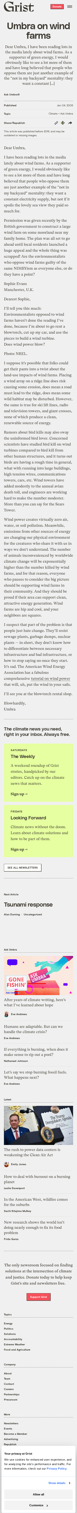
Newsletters (11, 1423)
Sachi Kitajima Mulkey (17, 1210)
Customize (36, 1505)
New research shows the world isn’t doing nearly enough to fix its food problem (34, 1227)
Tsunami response (28, 904)
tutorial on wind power (50, 678)
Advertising (11, 1439)
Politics (8, 1328)
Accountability (13, 1339)
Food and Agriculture (17, 1349)
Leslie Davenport (14, 1188)
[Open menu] (69, 6)
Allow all (38, 1494)
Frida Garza (11, 1239)
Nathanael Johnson (16, 1060)
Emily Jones (18, 1164)
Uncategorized (33, 914)
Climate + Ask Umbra (61, 113)
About (8, 1373)
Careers (9, 1389)
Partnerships (11, 1394)
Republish (10, 1444)
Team (7, 1378)
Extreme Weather (14, 1344)
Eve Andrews (19, 1014)
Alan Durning (12, 914)
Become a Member (15, 1433)
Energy (8, 1323)
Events (8, 1428)
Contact (9, 1383)
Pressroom (10, 1399)
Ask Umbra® (12, 94)
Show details (56, 1483)
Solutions (10, 1333)
